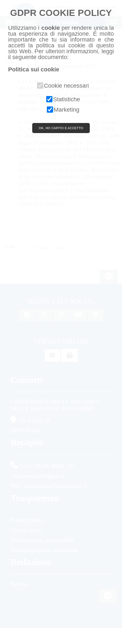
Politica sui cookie (33, 69)
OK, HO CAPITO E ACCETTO (61, 128)
